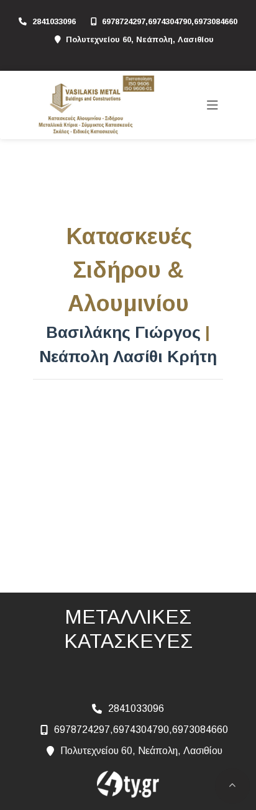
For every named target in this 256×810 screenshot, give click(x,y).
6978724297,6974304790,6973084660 (169, 21)
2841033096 (54, 21)
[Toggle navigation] (212, 105)
